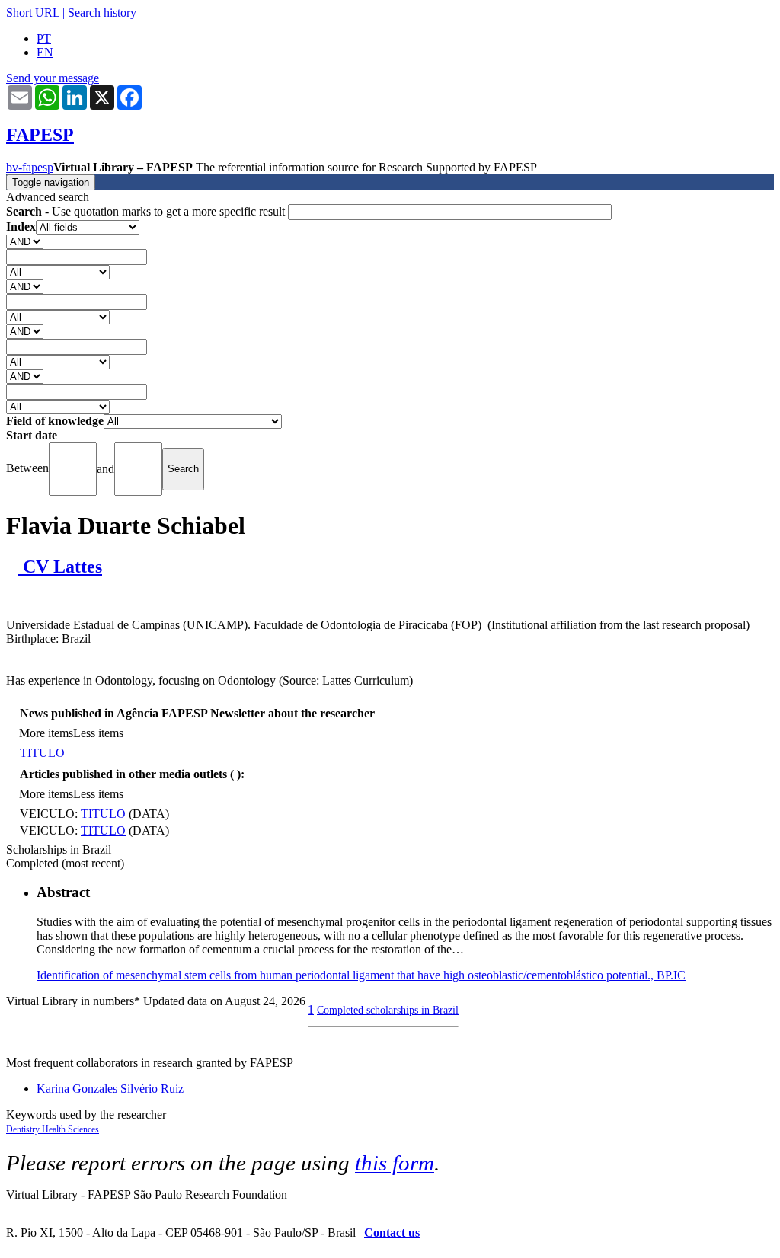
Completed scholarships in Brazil (388, 1010)
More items (46, 732)
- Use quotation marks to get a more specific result (147, 211)
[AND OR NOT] (24, 241)
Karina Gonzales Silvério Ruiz (110, 1088)
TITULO (42, 752)
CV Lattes (60, 566)
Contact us (392, 1232)
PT (44, 38)
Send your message (52, 78)
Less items (98, 732)
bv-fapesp (29, 167)
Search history (102, 12)
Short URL (32, 12)
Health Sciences (70, 1129)
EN (45, 52)
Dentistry (24, 1129)
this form (394, 1163)
